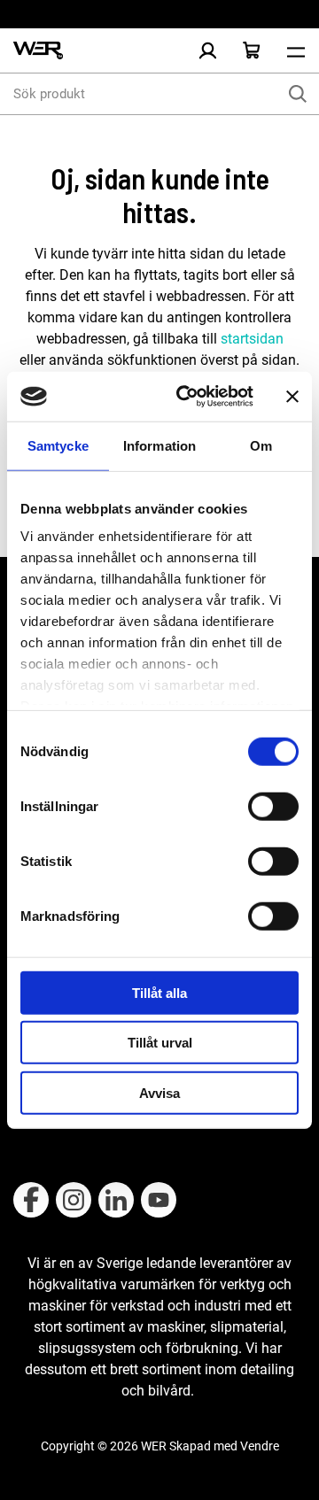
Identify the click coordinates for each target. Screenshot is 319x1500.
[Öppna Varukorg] (252, 50)
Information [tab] (159, 444)
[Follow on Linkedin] (116, 1200)
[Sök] (297, 93)
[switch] (273, 806)
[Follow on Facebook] (31, 1200)
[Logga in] (207, 50)
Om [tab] (261, 444)
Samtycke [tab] (58, 444)
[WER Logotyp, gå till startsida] (38, 51)
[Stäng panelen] (292, 396)
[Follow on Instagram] (73, 1200)
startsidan (250, 338)
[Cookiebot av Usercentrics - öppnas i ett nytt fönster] (187, 396)
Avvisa (159, 1092)
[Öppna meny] (296, 50)
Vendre (259, 1446)
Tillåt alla (159, 992)
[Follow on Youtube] (158, 1200)
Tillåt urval (160, 1042)
